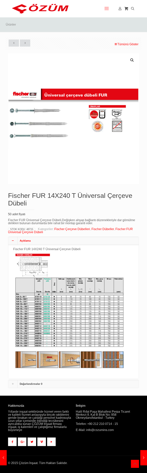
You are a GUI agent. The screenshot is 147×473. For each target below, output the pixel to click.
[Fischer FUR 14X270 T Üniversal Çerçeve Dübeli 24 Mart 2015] (3, 457)
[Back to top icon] (135, 464)
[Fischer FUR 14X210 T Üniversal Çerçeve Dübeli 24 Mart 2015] (143, 457)
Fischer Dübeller (102, 229)
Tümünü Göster (127, 44)
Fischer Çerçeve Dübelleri (72, 229)
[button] (132, 60)
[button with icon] (12, 441)
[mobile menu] (106, 8)
